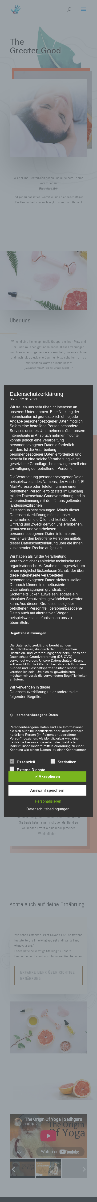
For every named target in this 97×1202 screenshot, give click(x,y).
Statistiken (67, 762)
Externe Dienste (31, 770)
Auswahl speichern (47, 790)
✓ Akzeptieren (47, 776)
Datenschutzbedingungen (47, 809)
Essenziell (26, 762)
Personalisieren (48, 801)
